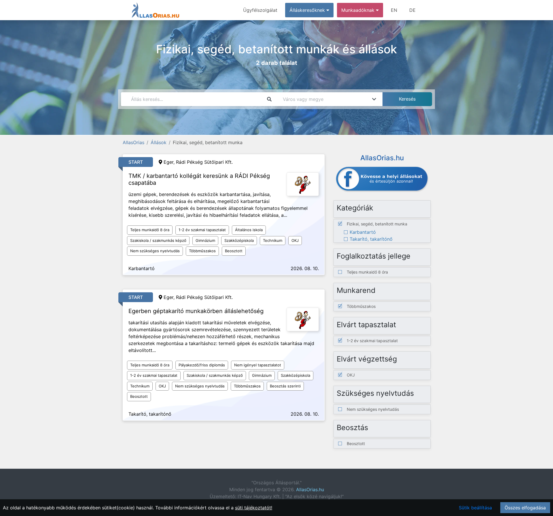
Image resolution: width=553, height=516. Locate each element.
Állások (158, 142)
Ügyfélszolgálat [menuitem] (260, 10)
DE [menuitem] (412, 10)
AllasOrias (133, 142)
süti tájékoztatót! (253, 508)
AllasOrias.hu (310, 489)
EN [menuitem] (394, 10)
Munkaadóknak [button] (358, 10)
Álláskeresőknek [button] (307, 10)
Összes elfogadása (525, 508)
